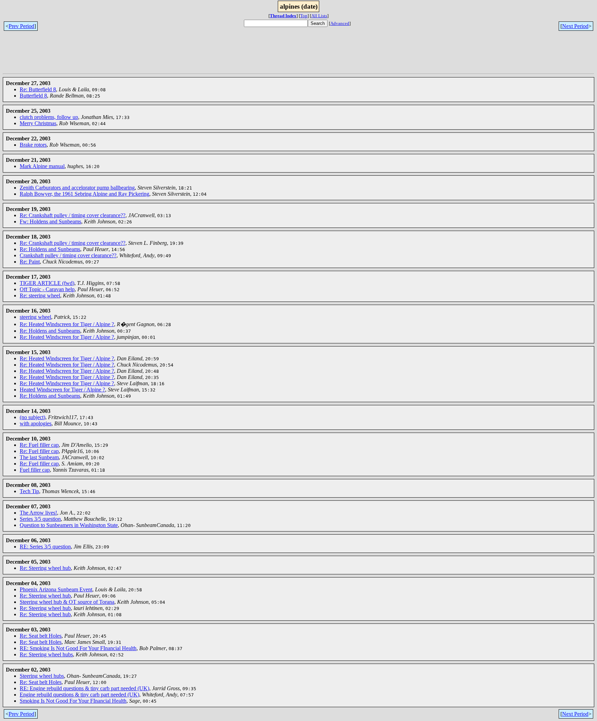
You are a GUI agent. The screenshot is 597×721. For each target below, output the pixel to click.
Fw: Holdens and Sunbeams (50, 221)
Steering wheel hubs (42, 676)
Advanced (339, 23)
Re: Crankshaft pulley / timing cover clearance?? (72, 215)
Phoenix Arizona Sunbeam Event (56, 589)
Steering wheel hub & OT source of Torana (67, 602)
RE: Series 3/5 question (45, 546)
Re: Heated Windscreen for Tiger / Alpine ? (67, 324)
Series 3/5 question (40, 519)
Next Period (575, 26)
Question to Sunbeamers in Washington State (69, 525)
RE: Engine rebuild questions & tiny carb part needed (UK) (84, 688)
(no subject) (32, 417)
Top (303, 15)
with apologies (35, 423)
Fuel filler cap (35, 470)
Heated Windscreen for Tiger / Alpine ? (62, 389)
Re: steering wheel (40, 295)
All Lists (319, 15)
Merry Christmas (38, 123)
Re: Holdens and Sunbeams (50, 249)
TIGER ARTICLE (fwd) (47, 283)
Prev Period (21, 26)
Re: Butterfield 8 (38, 89)
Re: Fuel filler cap (39, 445)
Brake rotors (33, 145)
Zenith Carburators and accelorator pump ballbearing (77, 188)
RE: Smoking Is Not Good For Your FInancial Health (78, 648)
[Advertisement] (128, 55)
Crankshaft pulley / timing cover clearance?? (68, 255)
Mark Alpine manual (42, 166)
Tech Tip (29, 491)
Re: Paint (30, 262)
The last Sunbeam (39, 457)
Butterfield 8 (33, 96)
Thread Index (283, 15)
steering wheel (35, 317)
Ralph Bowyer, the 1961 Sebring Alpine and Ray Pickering (84, 194)
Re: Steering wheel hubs (46, 654)
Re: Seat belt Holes (40, 636)
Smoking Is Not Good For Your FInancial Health (73, 701)
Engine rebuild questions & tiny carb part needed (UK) (79, 694)
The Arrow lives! (38, 513)
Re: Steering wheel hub (45, 568)
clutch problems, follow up (49, 117)
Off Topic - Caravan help (47, 289)
